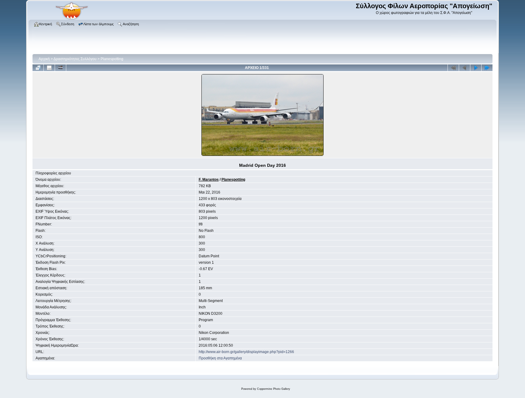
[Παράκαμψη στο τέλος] (487, 67)
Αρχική (44, 59)
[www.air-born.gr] (71, 18)
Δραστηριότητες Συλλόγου (75, 59)
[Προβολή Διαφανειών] (60, 67)
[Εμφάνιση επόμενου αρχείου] (475, 67)
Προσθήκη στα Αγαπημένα (220, 358)
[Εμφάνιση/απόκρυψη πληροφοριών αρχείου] (49, 67)
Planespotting (112, 59)
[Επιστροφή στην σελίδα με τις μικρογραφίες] (38, 67)
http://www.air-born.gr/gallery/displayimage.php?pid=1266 (246, 352)
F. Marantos (209, 179)
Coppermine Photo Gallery (273, 388)
